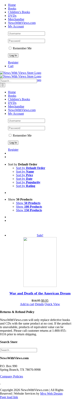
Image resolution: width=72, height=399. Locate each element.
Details (39, 304)
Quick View (52, 304)
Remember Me (22, 48)
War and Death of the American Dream (40, 293)
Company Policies (11, 376)
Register (13, 62)
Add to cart (27, 304)
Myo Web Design (51, 393)
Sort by (30, 168)
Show (28, 203)
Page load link (9, 397)
